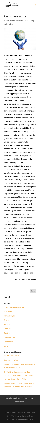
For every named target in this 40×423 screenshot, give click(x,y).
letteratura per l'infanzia (14, 307)
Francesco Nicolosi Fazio (14, 21)
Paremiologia (9, 316)
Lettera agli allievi (11, 360)
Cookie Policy (19, 402)
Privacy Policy (28, 398)
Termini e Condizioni (12, 398)
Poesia (6, 320)
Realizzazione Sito (25, 419)
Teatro (7, 333)
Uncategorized (10, 337)
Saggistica (8, 329)
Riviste (6, 324)
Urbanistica (8, 341)
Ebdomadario (8, 24)
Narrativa (8, 311)
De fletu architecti (11, 355)
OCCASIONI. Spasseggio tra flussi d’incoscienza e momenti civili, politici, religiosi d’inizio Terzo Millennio (19, 375)
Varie (6, 346)
